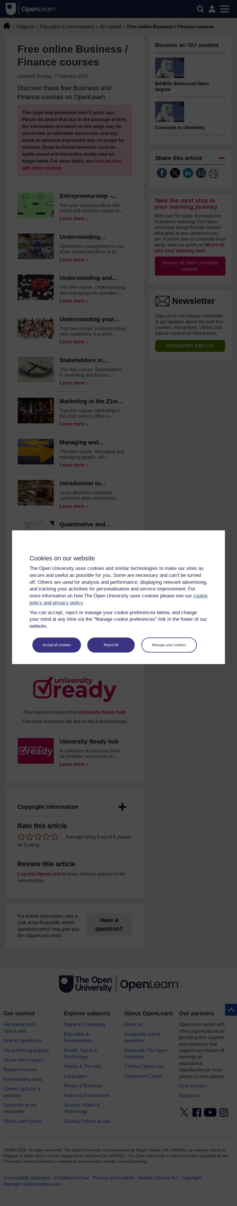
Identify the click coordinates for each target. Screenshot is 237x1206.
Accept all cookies (56, 645)
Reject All (111, 645)
